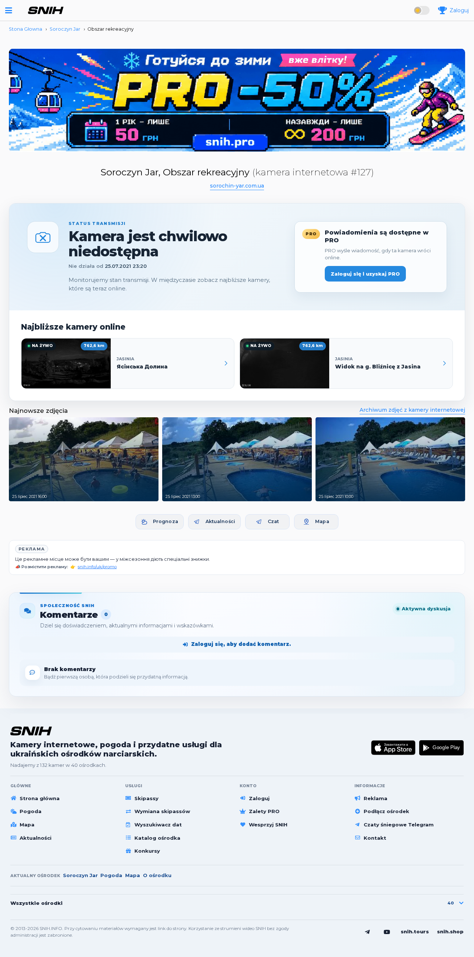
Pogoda (30, 811)
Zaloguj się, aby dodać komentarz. (241, 644)
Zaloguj (259, 798)
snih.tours (415, 931)
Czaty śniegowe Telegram (399, 825)
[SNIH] (31, 731)
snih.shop (450, 931)
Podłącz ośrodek (386, 811)
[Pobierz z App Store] (393, 747)
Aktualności (220, 521)
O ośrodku (157, 875)
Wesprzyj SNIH (268, 825)
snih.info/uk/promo (97, 566)
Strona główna (40, 798)
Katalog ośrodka (157, 838)
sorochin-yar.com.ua (237, 185)
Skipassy (146, 798)
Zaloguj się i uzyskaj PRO (365, 274)
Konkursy (147, 851)
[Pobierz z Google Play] (441, 747)
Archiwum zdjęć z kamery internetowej (412, 410)
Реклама (32, 549)
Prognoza (165, 521)
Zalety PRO (264, 811)
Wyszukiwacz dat (158, 825)
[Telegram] (367, 932)
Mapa (322, 521)
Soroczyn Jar (80, 875)
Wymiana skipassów (162, 811)
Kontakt (375, 838)
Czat (273, 521)
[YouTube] (387, 932)
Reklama (375, 798)
